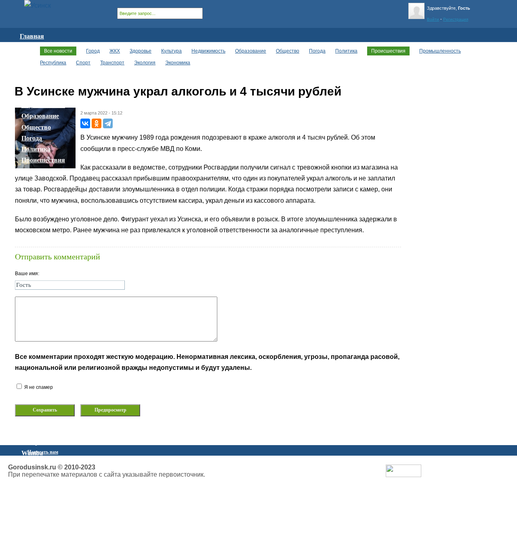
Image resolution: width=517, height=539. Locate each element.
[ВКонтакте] (85, 123)
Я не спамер (38, 387)
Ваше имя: (27, 273)
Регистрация (455, 19)
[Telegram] (108, 123)
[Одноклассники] (96, 123)
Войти (433, 19)
